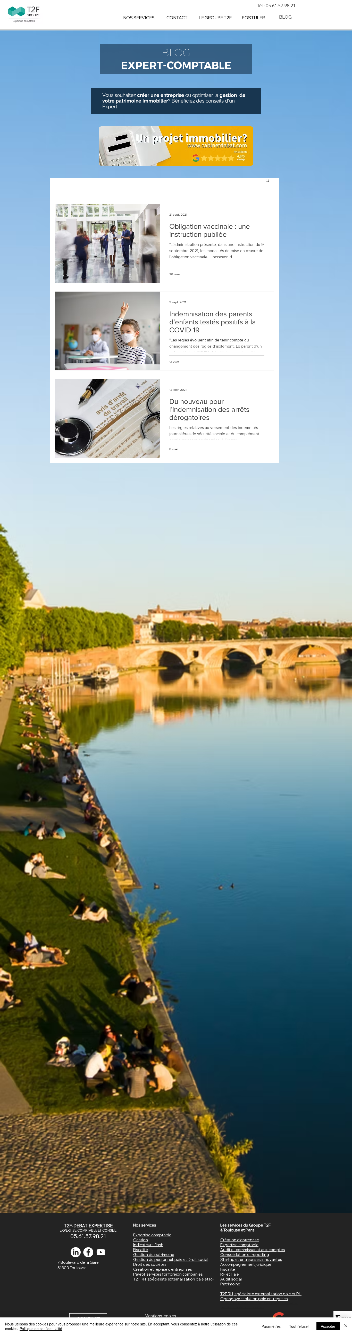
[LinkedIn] (76, 1252)
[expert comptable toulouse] (88, 1252)
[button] (267, 180)
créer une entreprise (160, 95)
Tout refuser (299, 1326)
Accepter (328, 1326)
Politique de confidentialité (41, 1328)
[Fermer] (346, 1326)
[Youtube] (101, 1252)
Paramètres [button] (271, 1326)
